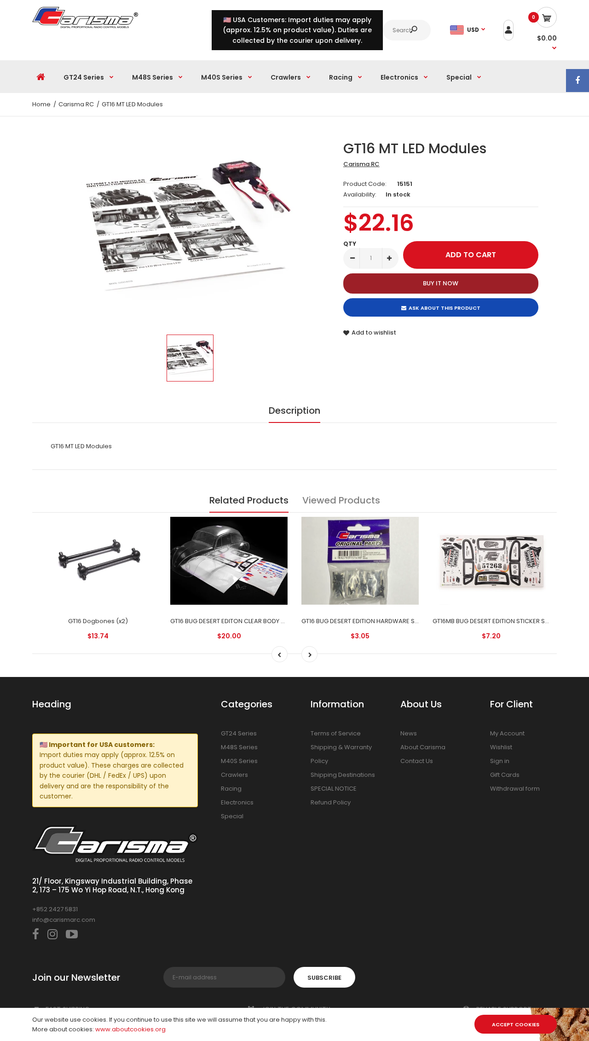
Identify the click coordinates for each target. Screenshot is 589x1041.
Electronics (237, 802)
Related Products (249, 500)
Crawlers (234, 774)
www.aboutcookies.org (130, 1029)
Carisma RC (361, 164)
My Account (507, 733)
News (408, 733)
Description (294, 410)
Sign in (499, 761)
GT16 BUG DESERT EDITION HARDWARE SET (361, 621)
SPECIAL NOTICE (334, 788)
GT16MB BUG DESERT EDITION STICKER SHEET (496, 621)
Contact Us (416, 761)
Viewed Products (341, 500)
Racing (231, 788)
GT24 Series (239, 733)
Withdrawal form (515, 788)
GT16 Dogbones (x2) (98, 621)
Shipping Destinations (343, 774)
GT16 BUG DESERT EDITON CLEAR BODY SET (230, 621)
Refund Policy (331, 802)
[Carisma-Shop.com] (85, 26)
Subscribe (324, 977)
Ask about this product (444, 308)
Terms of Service (336, 733)
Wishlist (501, 747)
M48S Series (239, 747)
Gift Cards (505, 774)
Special (232, 816)
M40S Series (239, 761)
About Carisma (422, 747)
